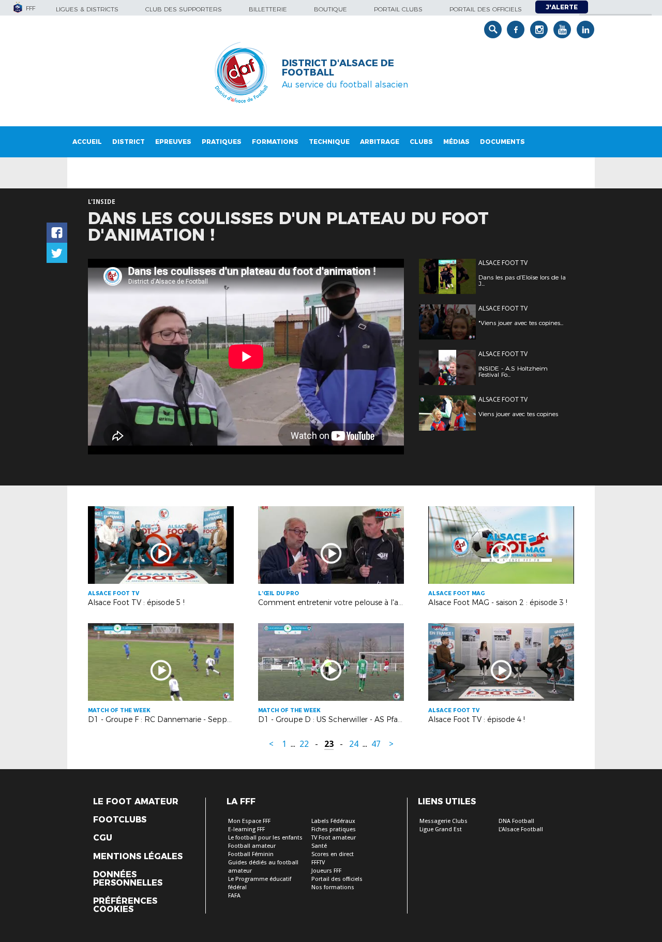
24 (353, 744)
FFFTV (318, 862)
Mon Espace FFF (249, 821)
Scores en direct (332, 854)
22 (304, 744)
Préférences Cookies (125, 905)
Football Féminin (251, 854)
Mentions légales (138, 856)
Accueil (87, 141)
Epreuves (173, 141)
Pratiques (222, 141)
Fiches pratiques (333, 829)
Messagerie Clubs (443, 821)
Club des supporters (183, 9)
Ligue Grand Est (440, 829)
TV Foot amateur (333, 837)
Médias (456, 141)
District (128, 141)
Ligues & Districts (87, 9)
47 (376, 744)
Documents (502, 141)
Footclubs (119, 820)
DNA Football (516, 821)
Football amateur (252, 846)
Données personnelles (127, 879)
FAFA (234, 895)
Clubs (421, 141)
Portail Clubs (398, 9)
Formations (275, 141)
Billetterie (268, 9)
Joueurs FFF (326, 870)
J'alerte (562, 7)
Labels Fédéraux (333, 821)
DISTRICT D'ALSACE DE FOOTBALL (338, 67)
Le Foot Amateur (135, 802)
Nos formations (332, 887)
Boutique (330, 9)
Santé (319, 846)
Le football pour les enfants (265, 837)
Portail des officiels (485, 9)
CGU (102, 838)
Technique (329, 141)
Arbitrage (379, 141)
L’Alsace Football (521, 829)
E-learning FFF (246, 829)
